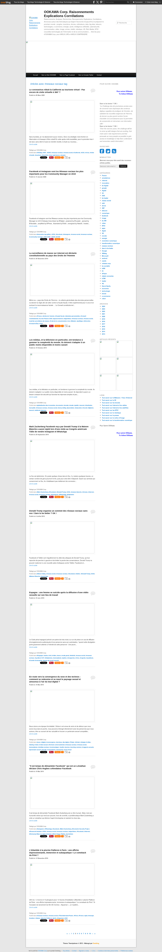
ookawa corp (106, 263)
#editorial (37, 410)
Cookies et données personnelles (108, 951)
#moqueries (71, 658)
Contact (99, 75)
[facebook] (93, 2)
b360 (103, 268)
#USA (83, 153)
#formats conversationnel (56, 745)
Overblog (96, 943)
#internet (91, 492)
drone (104, 206)
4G (103, 283)
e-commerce (106, 296)
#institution (88, 405)
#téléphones (48, 658)
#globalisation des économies (46, 405)
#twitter (77, 574)
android (104, 258)
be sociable (106, 266)
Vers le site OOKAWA (48, 75)
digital (104, 190)
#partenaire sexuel (35, 750)
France (104, 175)
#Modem (73, 321)
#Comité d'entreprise (35, 660)
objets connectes (108, 276)
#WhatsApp (62, 494)
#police (64, 658)
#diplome (91, 408)
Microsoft (105, 256)
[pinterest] (101, 2)
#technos (59, 742)
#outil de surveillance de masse (39, 321)
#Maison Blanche (34, 576)
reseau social (106, 200)
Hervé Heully (106, 286)
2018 (103, 321)
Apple (104, 231)
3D (103, 233)
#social (56, 660)
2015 (103, 329)
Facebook (102, 151)
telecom (104, 211)
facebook (105, 216)
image (104, 218)
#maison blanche (76, 492)
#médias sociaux (43, 747)
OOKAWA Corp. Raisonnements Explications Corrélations (69, 14)
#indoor (37, 918)
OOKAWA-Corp (42, 951)
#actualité (32, 408)
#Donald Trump (61, 492)
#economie (59, 405)
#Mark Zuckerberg (42, 492)
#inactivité (45, 155)
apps (103, 228)
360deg (104, 253)
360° (103, 208)
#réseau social (82, 745)
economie (105, 288)
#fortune (85, 492)
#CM (45, 237)
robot (104, 298)
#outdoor (32, 918)
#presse (43, 410)
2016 (103, 326)
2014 (103, 331)
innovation (105, 183)
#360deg (39, 153)
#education (78, 408)
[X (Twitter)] (97, 2)
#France (39, 316)
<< (67, 933)
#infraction (87, 321)
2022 (103, 311)
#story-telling (62, 408)
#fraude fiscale (60, 316)
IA (102, 271)
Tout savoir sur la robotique (111, 413)
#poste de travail (48, 660)
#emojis (44, 750)
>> (95, 933)
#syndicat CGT (39, 658)
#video (54, 655)
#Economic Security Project (80, 829)
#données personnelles (72, 316)
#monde (66, 405)
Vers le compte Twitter (85, 75)
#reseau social (68, 153)
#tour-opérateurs (54, 155)
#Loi (68, 321)
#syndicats (89, 658)
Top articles (66, 951)
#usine (46, 655)
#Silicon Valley (41, 574)
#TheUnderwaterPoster (66, 916)
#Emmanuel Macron (35, 834)
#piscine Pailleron (46, 918)
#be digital (66, 742)
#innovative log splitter (44, 234)
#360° (44, 153)
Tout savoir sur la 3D (109, 400)
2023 (103, 309)
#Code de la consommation (58, 321)
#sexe (59, 655)
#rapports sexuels (88, 747)
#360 (66, 918)
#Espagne (40, 655)
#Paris (76, 916)
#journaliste (70, 408)
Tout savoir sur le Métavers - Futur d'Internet (117, 398)
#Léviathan (69, 834)
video (104, 223)
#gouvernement (58, 319)
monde (104, 236)
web (103, 203)
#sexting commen (76, 747)
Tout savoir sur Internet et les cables (114, 405)
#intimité (72, 655)
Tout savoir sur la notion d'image (113, 418)
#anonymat (59, 750)
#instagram (66, 234)
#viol (49, 655)
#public (76, 405)
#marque (91, 916)
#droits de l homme (49, 316)
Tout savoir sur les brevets (111, 403)
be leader (105, 198)
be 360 (104, 221)
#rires (77, 658)
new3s (104, 261)
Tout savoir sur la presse (110, 415)
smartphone (106, 178)
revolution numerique (109, 241)
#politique (80, 321)
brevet (104, 293)
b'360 (103, 278)
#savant (82, 405)
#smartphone (57, 658)
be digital (105, 185)
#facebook (59, 234)
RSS (114, 151)
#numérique (44, 576)
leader (104, 281)
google (104, 188)
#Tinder (72, 742)
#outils (62, 747)
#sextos (67, 747)
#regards (83, 658)
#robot (36, 745)
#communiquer (54, 747)
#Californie (76, 153)
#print (54, 918)
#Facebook (52, 492)
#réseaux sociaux (57, 153)
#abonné (49, 834)
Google (104, 251)
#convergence (50, 742)
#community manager (36, 237)
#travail (84, 408)
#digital (43, 742)
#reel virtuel (68, 750)
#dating (31, 745)
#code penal (65, 655)
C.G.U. (94, 951)
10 (90, 933)
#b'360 (58, 237)
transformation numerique (111, 243)
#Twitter (63, 834)
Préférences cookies (127, 951)
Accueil (35, 75)
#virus (87, 153)
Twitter (108, 151)
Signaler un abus (84, 951)
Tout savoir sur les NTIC (110, 410)
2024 (103, 306)
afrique (104, 273)
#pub (44, 834)
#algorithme (67, 319)
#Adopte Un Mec (85, 742)
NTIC (103, 226)
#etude (71, 405)
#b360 (49, 153)
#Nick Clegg (56, 834)
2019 (103, 319)
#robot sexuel (43, 745)
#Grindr (77, 742)
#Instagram (54, 494)
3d (103, 193)
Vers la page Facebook (67, 75)
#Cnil (41, 324)
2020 (103, 316)
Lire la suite (33, 144)
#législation (70, 494)
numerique (105, 213)
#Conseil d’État (34, 324)
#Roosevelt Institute (35, 831)
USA (103, 196)
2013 (103, 334)
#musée (63, 155)
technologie (106, 291)
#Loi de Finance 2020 (45, 319)
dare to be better (107, 248)
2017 (103, 324)
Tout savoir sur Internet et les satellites (115, 408)
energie (104, 238)
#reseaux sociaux (86, 234)
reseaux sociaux (107, 246)
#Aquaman (60, 918)
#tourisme (38, 155)
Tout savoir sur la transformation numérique (117, 420)
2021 (103, 314)
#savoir (31, 410)
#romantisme (51, 750)
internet (104, 180)
